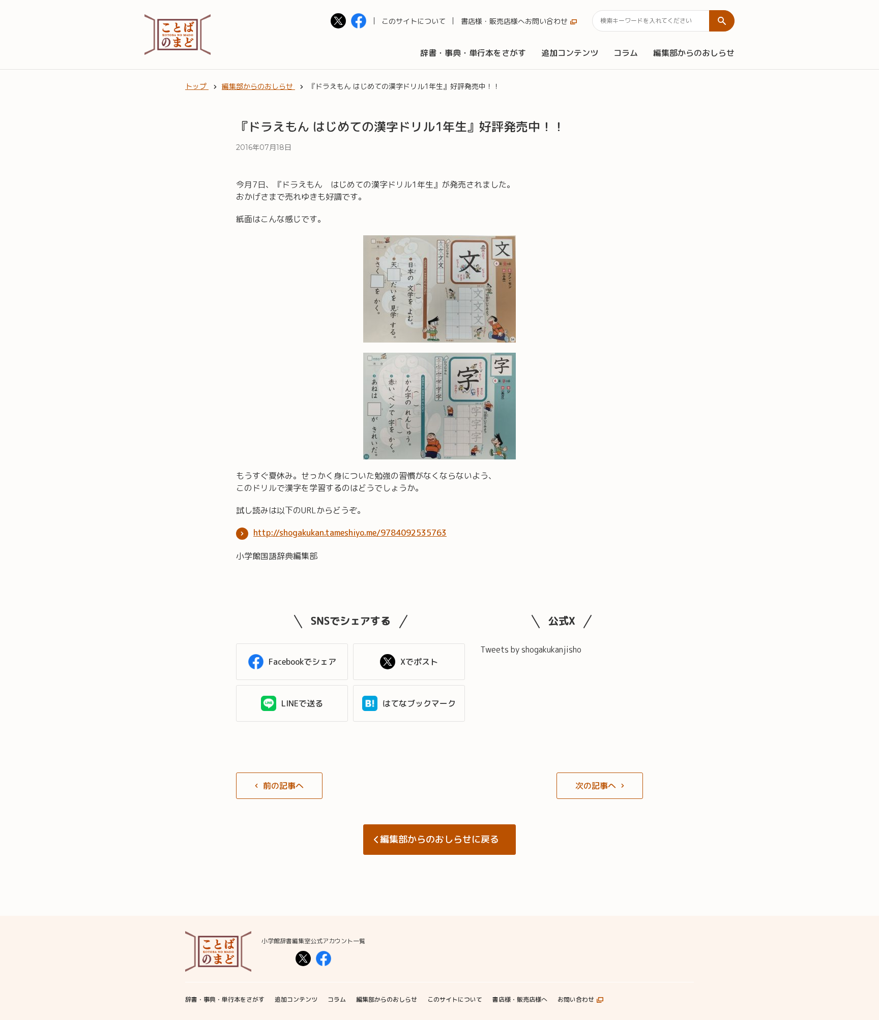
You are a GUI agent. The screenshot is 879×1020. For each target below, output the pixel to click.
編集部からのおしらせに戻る (439, 839)
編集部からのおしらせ (694, 52)
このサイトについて (414, 21)
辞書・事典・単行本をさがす (473, 52)
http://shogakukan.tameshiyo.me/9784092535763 (350, 532)
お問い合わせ (546, 21)
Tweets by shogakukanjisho (530, 649)
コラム (625, 52)
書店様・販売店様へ (493, 21)
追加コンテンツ (569, 52)
